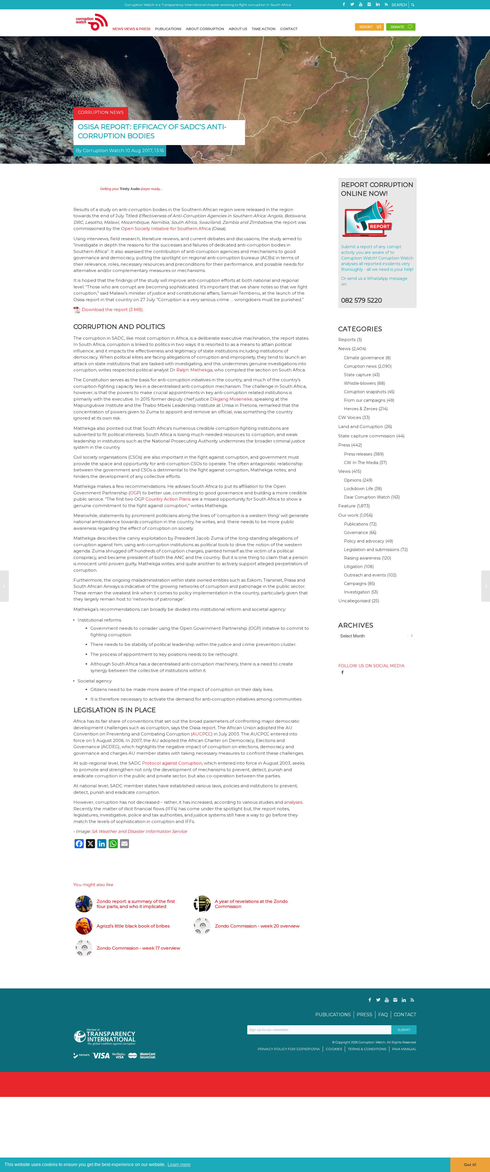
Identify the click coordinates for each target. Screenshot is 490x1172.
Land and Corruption (360, 426)
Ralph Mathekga (194, 370)
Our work (348, 515)
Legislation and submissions (371, 549)
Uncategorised (354, 600)
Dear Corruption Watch (367, 497)
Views (344, 471)
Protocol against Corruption (172, 763)
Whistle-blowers (360, 383)
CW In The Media (361, 462)
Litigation (353, 566)
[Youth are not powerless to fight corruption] (485, 586)
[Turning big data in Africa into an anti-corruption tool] (4, 586)
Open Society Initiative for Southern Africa (166, 228)
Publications (356, 524)
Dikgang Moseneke (231, 399)
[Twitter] (352, 4)
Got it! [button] (470, 1164)
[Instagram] (369, 4)
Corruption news (360, 366)
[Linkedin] (377, 4)
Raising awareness (362, 558)
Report (366, 27)
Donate (397, 27)
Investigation (357, 592)
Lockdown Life (358, 488)
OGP (135, 492)
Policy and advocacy (364, 541)
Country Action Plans (168, 499)
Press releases (358, 454)
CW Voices (349, 417)
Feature (347, 506)
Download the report (105, 309)
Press (344, 445)
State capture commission (366, 436)
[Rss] (386, 4)
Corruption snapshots (365, 391)
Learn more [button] (179, 1164)
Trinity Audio (130, 189)
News (344, 348)
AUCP (198, 734)
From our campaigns (364, 400)
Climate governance (364, 357)
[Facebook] (343, 4)
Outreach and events (365, 575)
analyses (293, 802)
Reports (347, 339)
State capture (357, 374)
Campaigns (355, 583)
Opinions (352, 480)
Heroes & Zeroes (360, 408)
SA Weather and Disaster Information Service (139, 831)
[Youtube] (360, 4)
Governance (356, 532)
